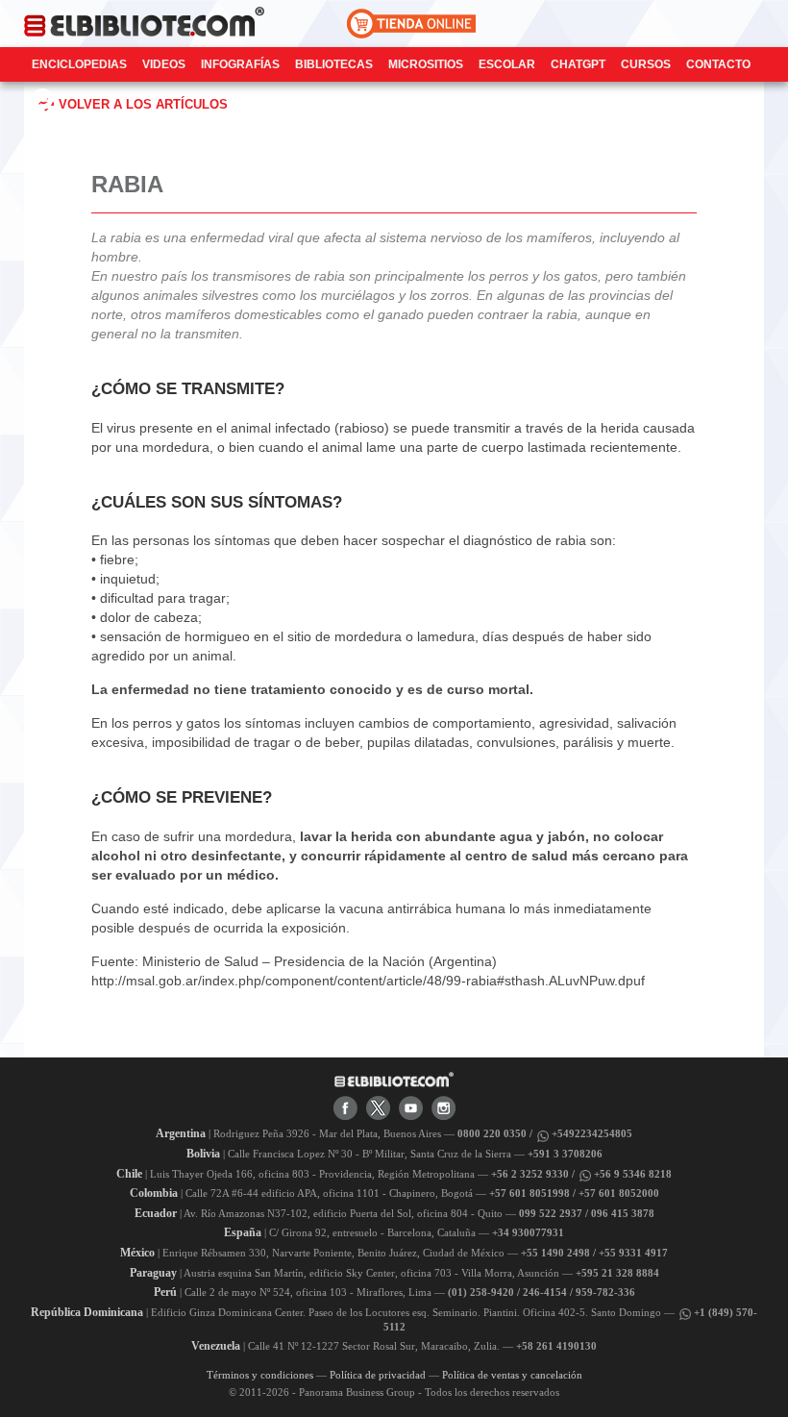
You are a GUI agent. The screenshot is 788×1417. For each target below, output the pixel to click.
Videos (163, 64)
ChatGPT (578, 64)
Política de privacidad (378, 1374)
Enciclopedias (79, 64)
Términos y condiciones (260, 1374)
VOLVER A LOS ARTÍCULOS (143, 104)
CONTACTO (718, 64)
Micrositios (425, 64)
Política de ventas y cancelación (512, 1374)
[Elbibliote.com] (394, 1078)
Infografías (240, 64)
